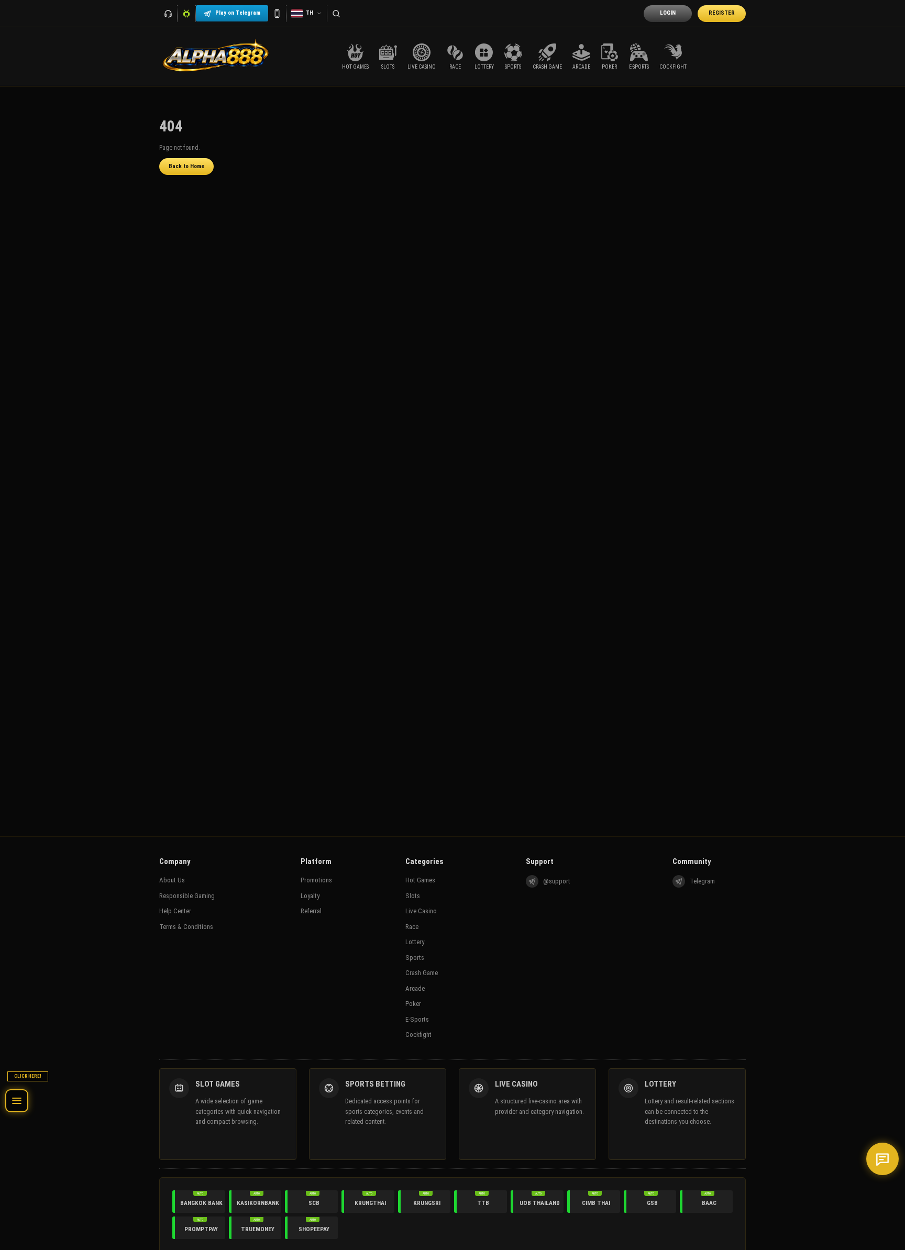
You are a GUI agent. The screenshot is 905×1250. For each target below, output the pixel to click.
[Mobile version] (277, 13)
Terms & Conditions (186, 927)
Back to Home (186, 166)
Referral (311, 911)
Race (411, 927)
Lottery (414, 942)
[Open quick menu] (16, 1100)
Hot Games (420, 880)
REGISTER (722, 12)
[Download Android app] (187, 13)
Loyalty (310, 896)
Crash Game (421, 973)
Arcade (415, 988)
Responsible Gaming (187, 896)
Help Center (175, 911)
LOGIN (668, 12)
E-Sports (417, 1019)
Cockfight (418, 1034)
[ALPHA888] (215, 56)
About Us (172, 880)
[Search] (336, 13)
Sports (414, 957)
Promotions (316, 880)
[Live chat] (882, 1159)
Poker (413, 1004)
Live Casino (421, 911)
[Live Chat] (168, 13)
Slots (412, 896)
